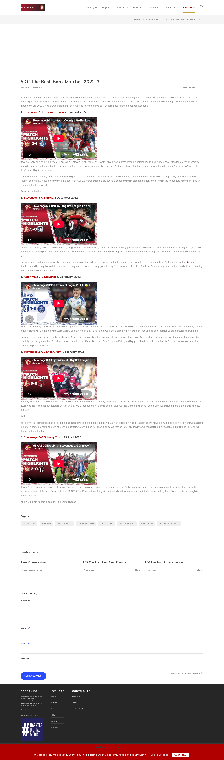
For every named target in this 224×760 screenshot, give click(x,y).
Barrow (46, 523)
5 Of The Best (153, 19)
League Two (106, 523)
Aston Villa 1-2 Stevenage (41, 277)
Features (153, 7)
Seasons (121, 7)
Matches (54, 702)
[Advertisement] (112, 48)
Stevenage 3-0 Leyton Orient (42, 352)
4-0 (188, 262)
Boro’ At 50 (189, 7)
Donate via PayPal (78, 709)
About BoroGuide (26, 710)
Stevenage (38, 570)
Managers (92, 7)
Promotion (146, 523)
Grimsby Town (86, 523)
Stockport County (169, 523)
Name (24, 628)
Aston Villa (29, 523)
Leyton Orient (127, 523)
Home (137, 19)
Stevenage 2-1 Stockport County (45, 112)
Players (105, 7)
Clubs (79, 7)
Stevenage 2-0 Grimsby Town (43, 437)
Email (24, 643)
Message (25, 600)
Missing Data (76, 696)
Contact (74, 702)
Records (137, 7)
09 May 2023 (36, 87)
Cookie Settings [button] (159, 754)
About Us (170, 7)
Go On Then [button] (180, 754)
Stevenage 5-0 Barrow (38, 197)
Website (25, 658)
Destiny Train (64, 523)
